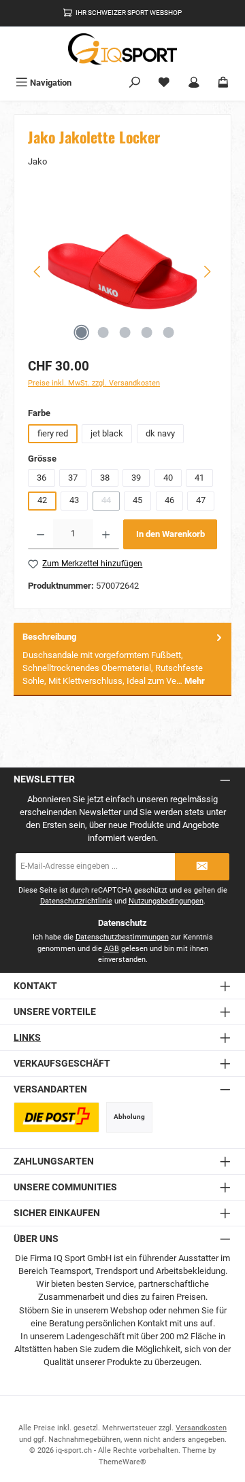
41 (199, 477)
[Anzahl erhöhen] (105, 534)
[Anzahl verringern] (40, 534)
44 (110, 502)
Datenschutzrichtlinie (76, 901)
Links (27, 1038)
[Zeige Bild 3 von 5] (124, 332)
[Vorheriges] (38, 271)
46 (169, 500)
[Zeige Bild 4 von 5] (146, 332)
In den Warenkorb (170, 534)
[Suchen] (135, 82)
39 (136, 477)
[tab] (122, 659)
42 (42, 500)
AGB (111, 948)
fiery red (52, 433)
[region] (122, 271)
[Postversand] (56, 1117)
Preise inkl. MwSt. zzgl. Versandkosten (94, 383)
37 (73, 477)
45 (137, 500)
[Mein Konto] (194, 82)
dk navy (160, 433)
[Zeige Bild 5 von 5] (168, 332)
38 (105, 477)
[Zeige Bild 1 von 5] (81, 332)
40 (168, 477)
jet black (107, 433)
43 (74, 500)
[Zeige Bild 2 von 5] (102, 332)
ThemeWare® (122, 1462)
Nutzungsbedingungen (166, 901)
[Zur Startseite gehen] (122, 49)
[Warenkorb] (223, 82)
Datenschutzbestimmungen (122, 937)
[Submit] (202, 866)
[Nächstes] (207, 271)
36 (41, 477)
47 (201, 500)
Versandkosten (201, 1428)
